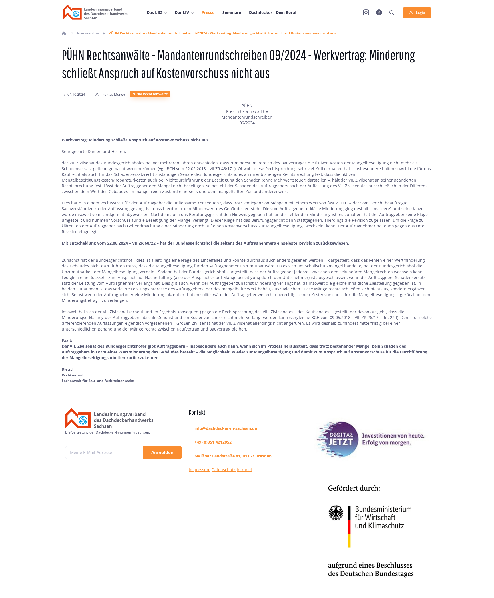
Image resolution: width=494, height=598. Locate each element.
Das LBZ (154, 12)
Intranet (244, 469)
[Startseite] (64, 33)
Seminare (231, 12)
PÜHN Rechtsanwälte (150, 93)
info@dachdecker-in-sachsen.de (225, 428)
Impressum (199, 469)
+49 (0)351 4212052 (213, 442)
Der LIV (182, 12)
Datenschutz (224, 469)
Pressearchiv (88, 33)
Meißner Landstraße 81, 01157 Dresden (233, 456)
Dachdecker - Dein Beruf (272, 12)
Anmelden (162, 452)
